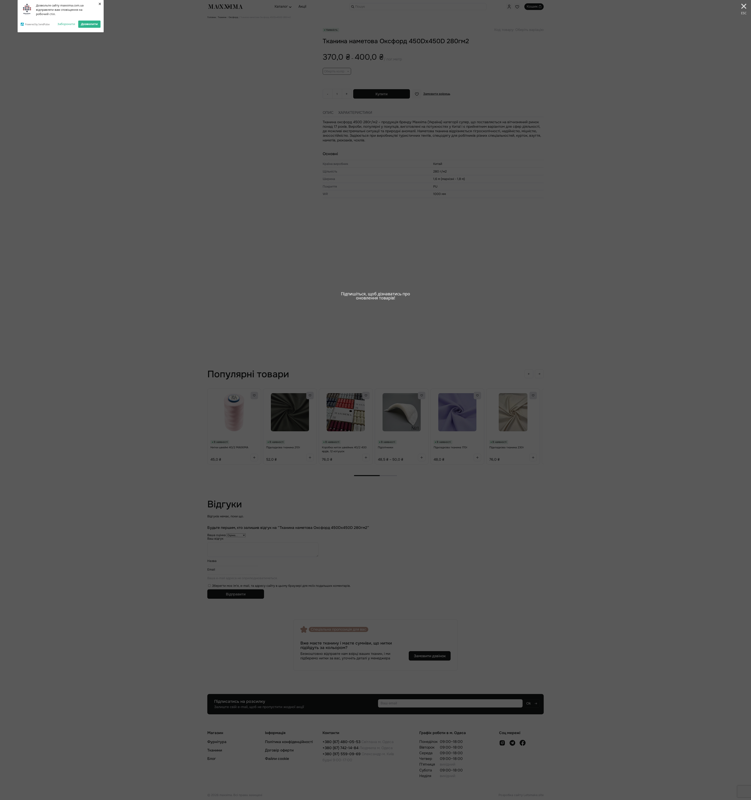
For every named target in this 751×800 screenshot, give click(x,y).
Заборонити (66, 24)
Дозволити (89, 24)
